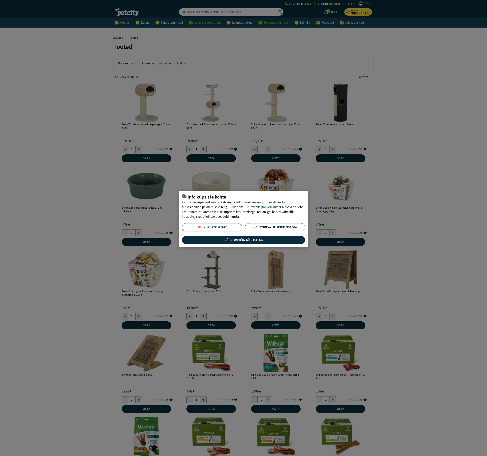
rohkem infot (271, 207)
